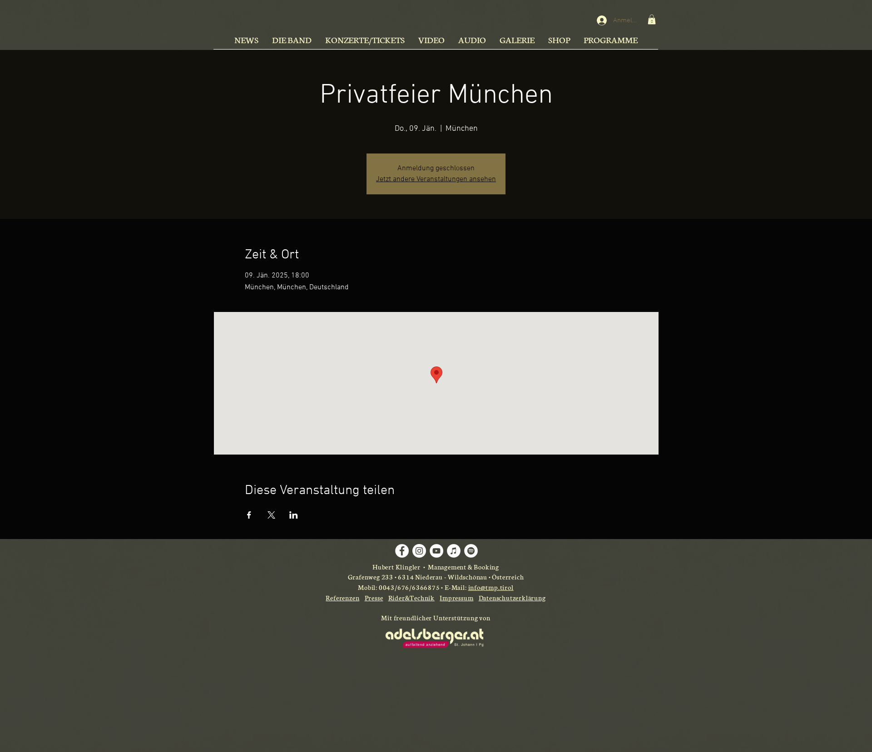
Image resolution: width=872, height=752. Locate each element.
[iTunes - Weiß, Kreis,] (454, 551)
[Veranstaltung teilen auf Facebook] (249, 515)
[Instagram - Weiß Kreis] (419, 551)
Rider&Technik (411, 597)
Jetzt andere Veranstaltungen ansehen (436, 179)
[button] (652, 20)
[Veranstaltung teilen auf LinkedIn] (293, 515)
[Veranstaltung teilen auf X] (271, 515)
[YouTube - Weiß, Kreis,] (436, 551)
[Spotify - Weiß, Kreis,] (471, 551)
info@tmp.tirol (491, 587)
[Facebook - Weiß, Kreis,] (402, 551)
